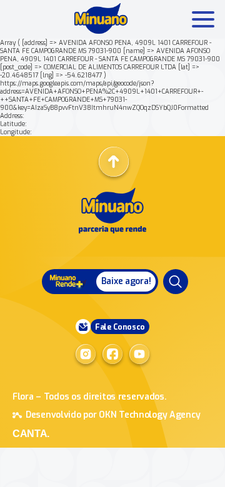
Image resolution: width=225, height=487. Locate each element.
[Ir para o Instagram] (86, 354)
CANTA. (30, 433)
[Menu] (175, 281)
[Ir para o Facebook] (112, 354)
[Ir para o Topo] (114, 162)
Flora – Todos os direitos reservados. (89, 397)
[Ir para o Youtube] (139, 354)
